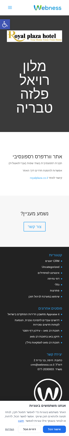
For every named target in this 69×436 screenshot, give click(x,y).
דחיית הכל (29, 429)
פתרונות (54, 290)
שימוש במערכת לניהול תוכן (44, 296)
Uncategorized (50, 266)
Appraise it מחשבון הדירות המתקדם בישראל (33, 314)
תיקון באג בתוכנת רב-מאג (44, 336)
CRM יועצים (52, 260)
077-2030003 (46, 369)
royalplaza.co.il (39, 177)
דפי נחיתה (53, 278)
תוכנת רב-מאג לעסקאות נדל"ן (42, 342)
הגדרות (9, 429)
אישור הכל (54, 429)
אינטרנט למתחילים (48, 272)
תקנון (21, 420)
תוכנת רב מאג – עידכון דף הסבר (40, 330)
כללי (57, 284)
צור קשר (34, 227)
